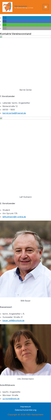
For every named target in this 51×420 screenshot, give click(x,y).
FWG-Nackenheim (20, 6)
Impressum (25, 406)
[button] (4, 18)
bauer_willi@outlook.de (13, 320)
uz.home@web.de (10, 398)
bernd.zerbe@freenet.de (14, 113)
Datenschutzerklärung (25, 410)
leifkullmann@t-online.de (14, 216)
